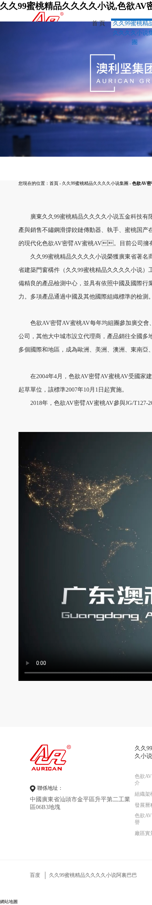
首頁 (53, 183)
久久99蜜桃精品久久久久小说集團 (95, 183)
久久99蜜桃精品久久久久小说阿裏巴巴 (93, 875)
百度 (35, 875)
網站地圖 (9, 901)
